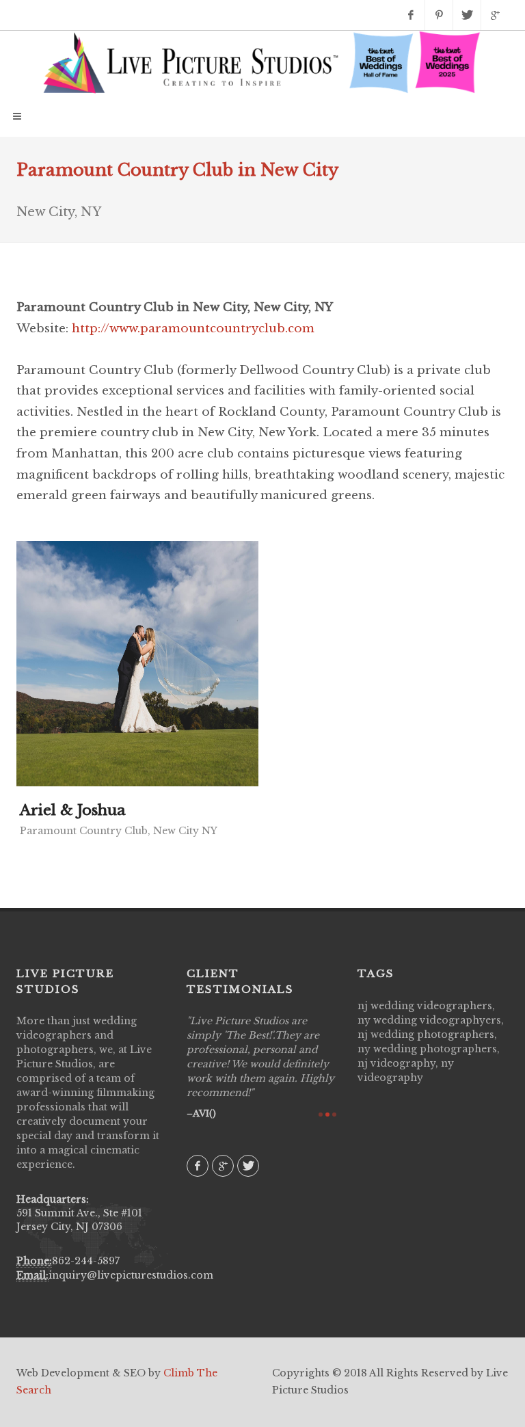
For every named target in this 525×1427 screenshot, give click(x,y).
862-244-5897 (86, 1261)
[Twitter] (467, 15)
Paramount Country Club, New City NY (118, 831)
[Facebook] (411, 15)
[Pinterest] (439, 15)
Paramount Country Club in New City (177, 170)
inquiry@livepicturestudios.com (131, 1275)
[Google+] (495, 15)
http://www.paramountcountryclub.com (193, 328)
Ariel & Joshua (73, 810)
